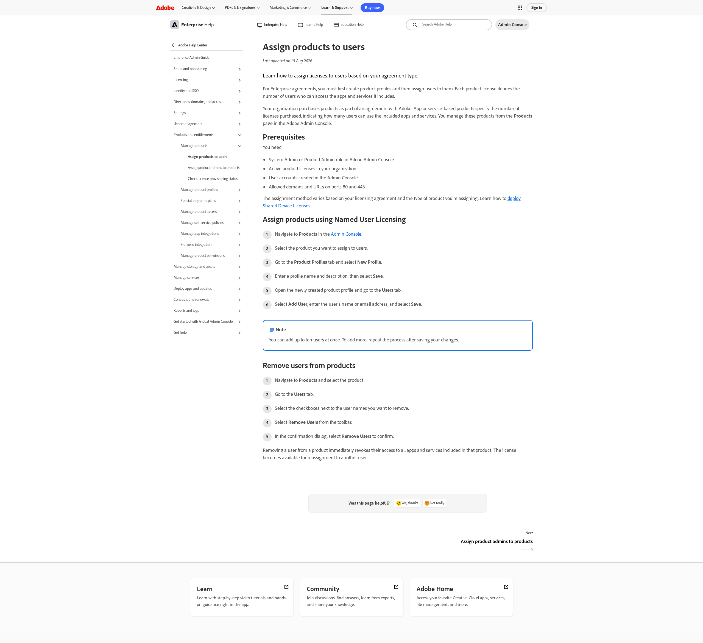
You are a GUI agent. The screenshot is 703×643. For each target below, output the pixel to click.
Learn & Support (334, 7)
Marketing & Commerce (288, 7)
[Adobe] (165, 7)
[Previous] (330, 546)
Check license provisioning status (213, 178)
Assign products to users (207, 156)
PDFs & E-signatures (240, 7)
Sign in (536, 7)
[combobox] (449, 24)
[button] (519, 7)
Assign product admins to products (213, 167)
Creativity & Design (196, 7)
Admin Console (346, 234)
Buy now (372, 7)
